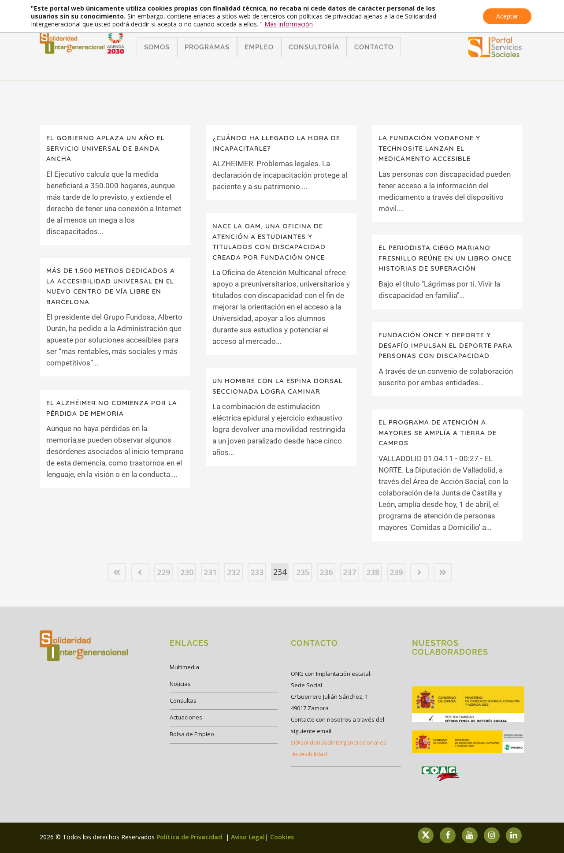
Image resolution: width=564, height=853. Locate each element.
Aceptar (507, 16)
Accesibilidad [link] (309, 754)
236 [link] (326, 572)
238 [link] (372, 572)
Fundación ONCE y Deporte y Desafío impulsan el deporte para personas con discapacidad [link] (445, 345)
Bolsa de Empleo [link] (192, 734)
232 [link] (233, 572)
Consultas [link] (183, 700)
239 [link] (396, 572)
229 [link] (163, 572)
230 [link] (186, 572)
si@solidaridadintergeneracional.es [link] (338, 742)
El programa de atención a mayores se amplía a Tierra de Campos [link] (437, 432)
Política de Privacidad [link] (190, 837)
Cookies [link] (282, 837)
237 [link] (349, 572)
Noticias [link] (180, 684)
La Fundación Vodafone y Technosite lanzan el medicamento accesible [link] (429, 148)
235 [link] (302, 572)
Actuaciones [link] (186, 717)
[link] (495, 54)
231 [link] (210, 572)
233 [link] (256, 572)
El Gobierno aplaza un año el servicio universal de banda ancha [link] (105, 148)
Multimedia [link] (184, 667)
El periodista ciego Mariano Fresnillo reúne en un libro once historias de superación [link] (445, 257)
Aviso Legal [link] (248, 837)
